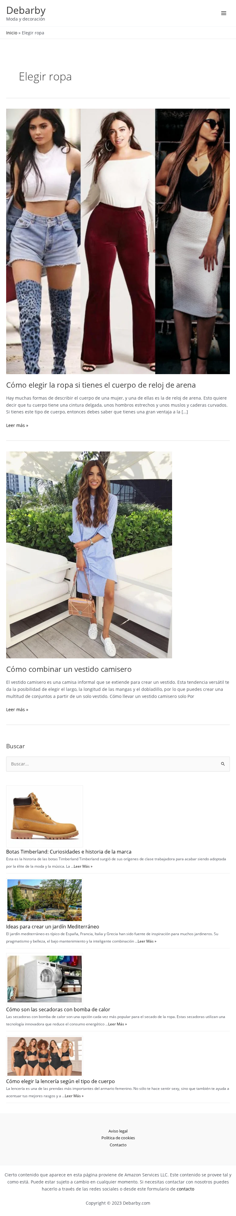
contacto (185, 1189)
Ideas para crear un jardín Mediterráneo (52, 926)
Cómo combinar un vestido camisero (69, 669)
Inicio (11, 33)
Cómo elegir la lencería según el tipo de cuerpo (60, 1081)
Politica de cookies (118, 1137)
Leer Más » (83, 866)
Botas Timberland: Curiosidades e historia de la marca (69, 851)
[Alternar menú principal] (224, 13)
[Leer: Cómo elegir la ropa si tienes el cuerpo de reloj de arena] (118, 241)
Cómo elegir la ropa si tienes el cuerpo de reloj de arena (101, 385)
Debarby (25, 10)
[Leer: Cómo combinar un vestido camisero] (89, 554)
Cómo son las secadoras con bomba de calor (58, 1009)
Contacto (118, 1145)
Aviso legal (118, 1131)
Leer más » (17, 425)
